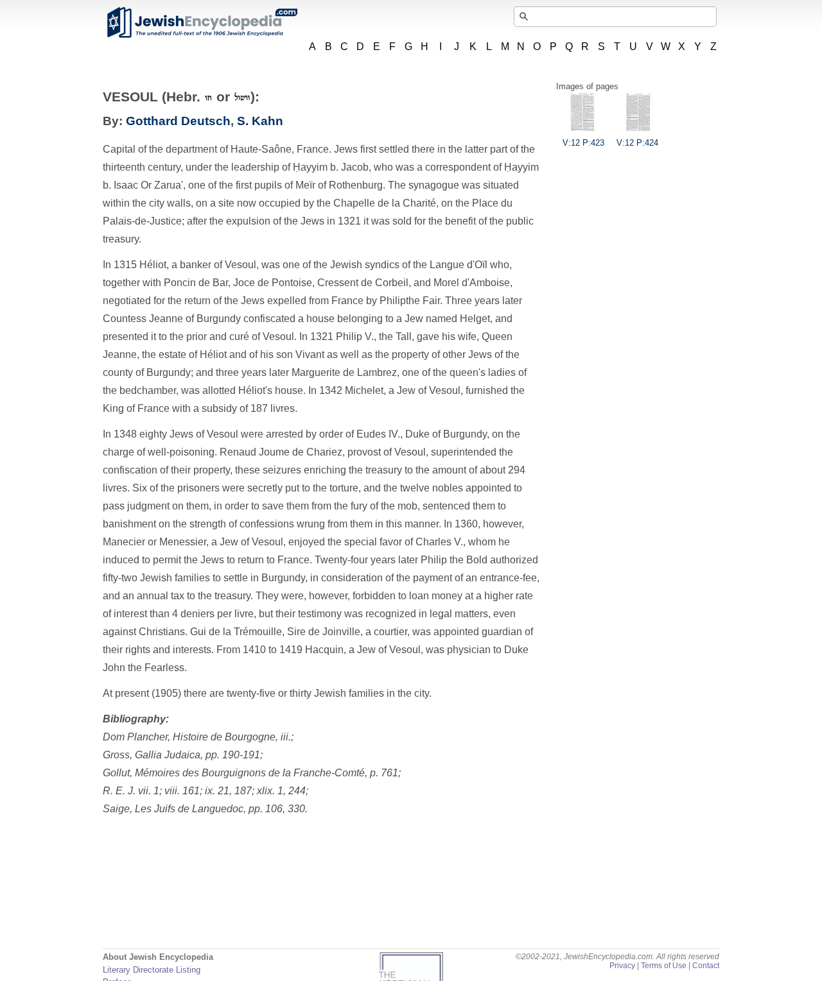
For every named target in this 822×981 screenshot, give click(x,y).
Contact (705, 965)
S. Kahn (260, 121)
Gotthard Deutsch (178, 121)
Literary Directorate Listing (151, 970)
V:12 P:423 (583, 143)
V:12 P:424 (637, 143)
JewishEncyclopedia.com (201, 22)
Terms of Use (663, 965)
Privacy (622, 965)
